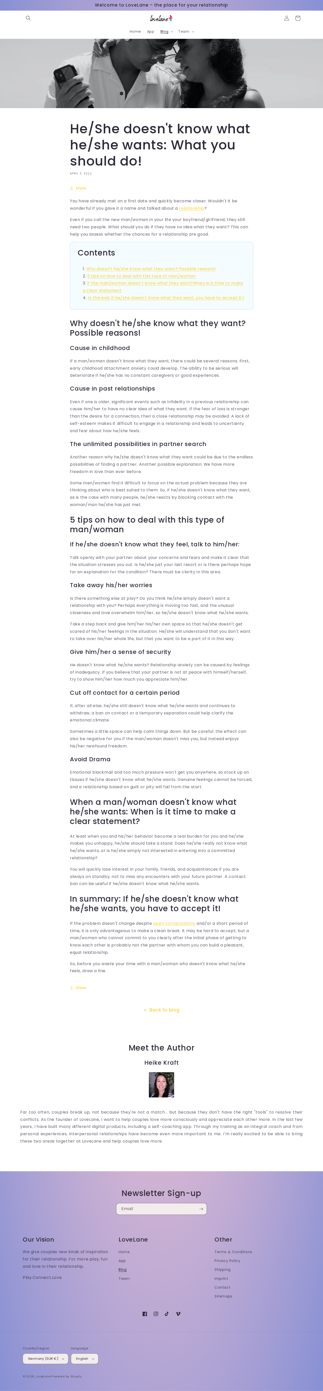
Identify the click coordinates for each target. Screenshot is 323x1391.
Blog (122, 1269)
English (82, 1358)
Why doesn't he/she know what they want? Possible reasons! (151, 269)
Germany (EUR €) (43, 1358)
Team (124, 1278)
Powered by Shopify (66, 1376)
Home (124, 1251)
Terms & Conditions (233, 1251)
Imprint (221, 1278)
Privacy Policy (227, 1260)
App (122, 1260)
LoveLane (43, 1376)
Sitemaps (223, 1296)
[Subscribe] (201, 1209)
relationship (191, 208)
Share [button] (81, 188)
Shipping (222, 1269)
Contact (222, 1287)
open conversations (174, 923)
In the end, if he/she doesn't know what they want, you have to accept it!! (166, 298)
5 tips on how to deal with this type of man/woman (141, 276)
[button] (28, 18)
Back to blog (165, 1010)
